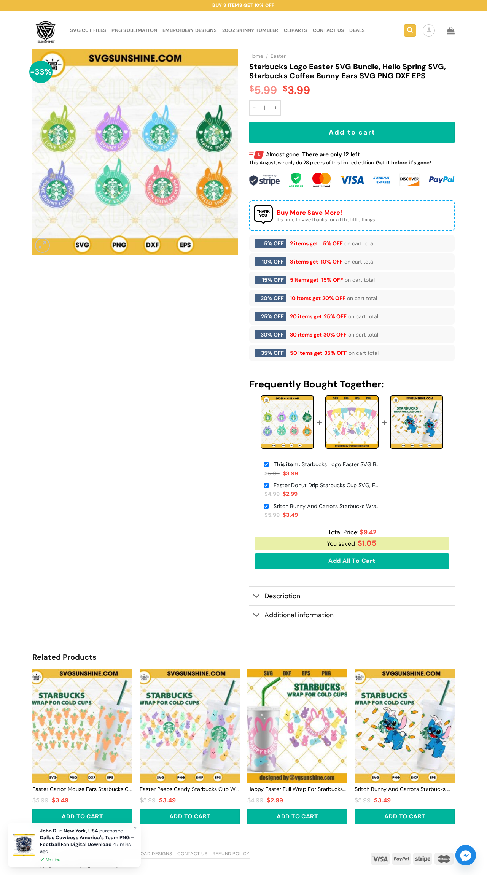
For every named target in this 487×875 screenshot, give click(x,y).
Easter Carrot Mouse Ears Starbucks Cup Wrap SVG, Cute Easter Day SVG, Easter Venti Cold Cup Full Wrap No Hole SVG (82, 789)
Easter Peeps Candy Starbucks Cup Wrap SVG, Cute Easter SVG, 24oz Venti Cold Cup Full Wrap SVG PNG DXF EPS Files (190, 789)
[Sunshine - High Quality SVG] (45, 30)
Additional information (299, 615)
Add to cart (352, 132)
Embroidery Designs (189, 30)
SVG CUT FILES (88, 30)
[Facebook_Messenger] (465, 855)
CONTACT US (328, 30)
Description (282, 596)
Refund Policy (231, 854)
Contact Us (192, 854)
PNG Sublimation (134, 30)
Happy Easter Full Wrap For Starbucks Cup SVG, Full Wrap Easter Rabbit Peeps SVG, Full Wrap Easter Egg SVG (297, 789)
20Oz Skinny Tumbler (250, 30)
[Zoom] (42, 245)
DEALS (357, 30)
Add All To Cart (351, 561)
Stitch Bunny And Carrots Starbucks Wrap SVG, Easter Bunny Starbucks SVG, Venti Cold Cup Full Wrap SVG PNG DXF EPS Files (327, 506)
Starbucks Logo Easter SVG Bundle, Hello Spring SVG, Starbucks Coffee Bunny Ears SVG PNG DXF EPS (327, 464)
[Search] (410, 30)
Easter (278, 56)
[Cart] (451, 30)
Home (256, 56)
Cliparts (295, 30)
